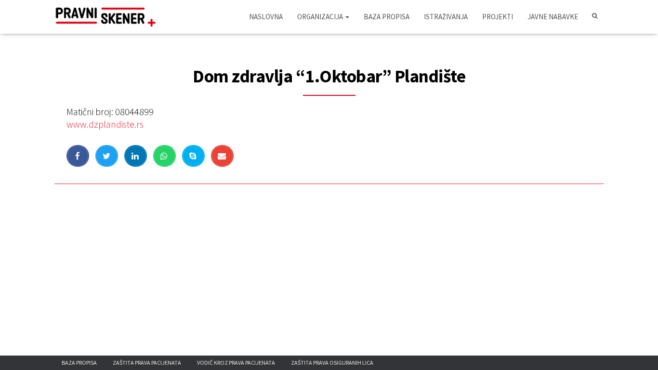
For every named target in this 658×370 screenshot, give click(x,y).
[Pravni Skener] (108, 17)
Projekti (497, 16)
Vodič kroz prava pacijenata (236, 362)
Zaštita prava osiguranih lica (332, 362)
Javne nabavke (552, 16)
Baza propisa (386, 16)
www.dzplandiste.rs (105, 124)
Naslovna (266, 16)
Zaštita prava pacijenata (147, 362)
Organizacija (320, 16)
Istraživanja (446, 16)
